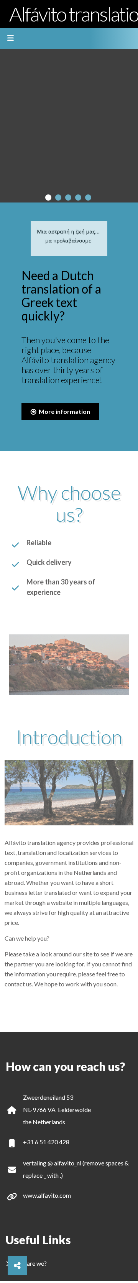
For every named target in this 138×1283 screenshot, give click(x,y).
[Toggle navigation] (10, 38)
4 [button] (78, 197)
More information (64, 411)
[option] (69, 125)
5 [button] (88, 197)
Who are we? (30, 1263)
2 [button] (58, 197)
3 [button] (68, 197)
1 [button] (48, 197)
